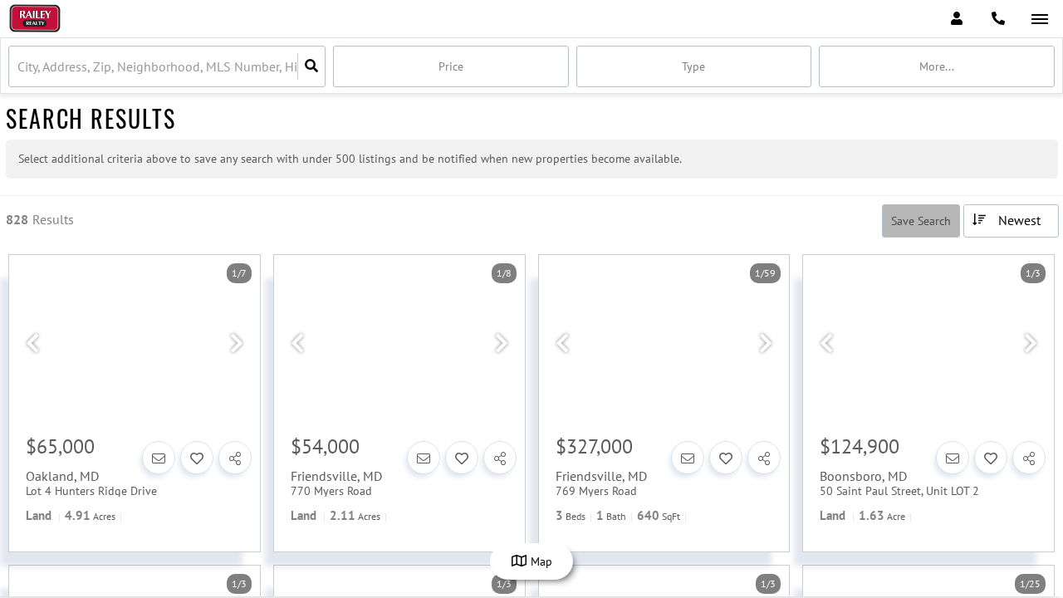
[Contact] (158, 457)
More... (936, 66)
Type (693, 66)
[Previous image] (32, 344)
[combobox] (19, 66)
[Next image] (236, 344)
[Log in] (956, 18)
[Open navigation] (1039, 19)
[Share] (235, 457)
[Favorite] (196, 457)
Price (450, 66)
